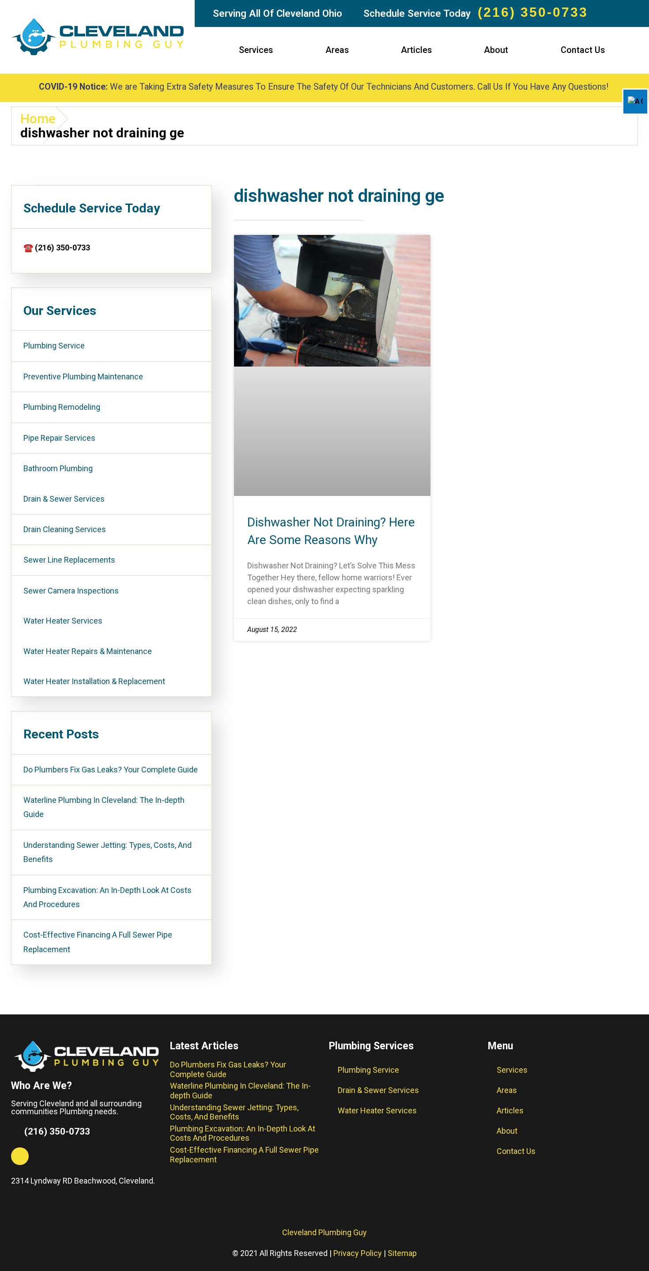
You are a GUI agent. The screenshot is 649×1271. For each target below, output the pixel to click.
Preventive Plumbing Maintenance (83, 376)
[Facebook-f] (20, 1156)
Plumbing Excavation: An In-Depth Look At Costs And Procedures (107, 897)
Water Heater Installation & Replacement (94, 681)
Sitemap (402, 1253)
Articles (416, 50)
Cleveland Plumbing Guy (324, 1232)
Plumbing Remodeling (61, 407)
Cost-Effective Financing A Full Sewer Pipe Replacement (97, 941)
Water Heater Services (62, 620)
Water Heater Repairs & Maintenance (87, 651)
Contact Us (583, 50)
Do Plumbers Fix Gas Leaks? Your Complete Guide (110, 769)
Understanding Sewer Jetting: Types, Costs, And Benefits (107, 852)
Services (256, 50)
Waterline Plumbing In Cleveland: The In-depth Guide (104, 807)
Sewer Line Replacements (69, 559)
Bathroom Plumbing (58, 468)
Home (38, 119)
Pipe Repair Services (59, 438)
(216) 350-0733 (533, 12)
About (496, 50)
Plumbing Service (54, 345)
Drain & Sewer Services (64, 498)
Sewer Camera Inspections (71, 590)
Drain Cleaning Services (64, 529)
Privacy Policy (357, 1253)
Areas (337, 50)
